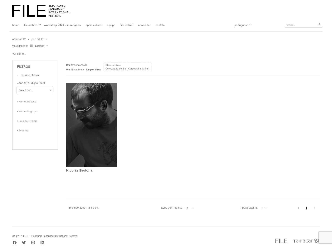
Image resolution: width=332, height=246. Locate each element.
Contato (160, 24)
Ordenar (17, 39)
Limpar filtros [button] (93, 69)
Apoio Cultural (94, 24)
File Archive (30, 24)
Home (15, 24)
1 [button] (306, 208)
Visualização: (20, 46)
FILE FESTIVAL (126, 24)
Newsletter (144, 24)
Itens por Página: (171, 207)
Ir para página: (249, 207)
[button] (298, 208)
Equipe (111, 24)
